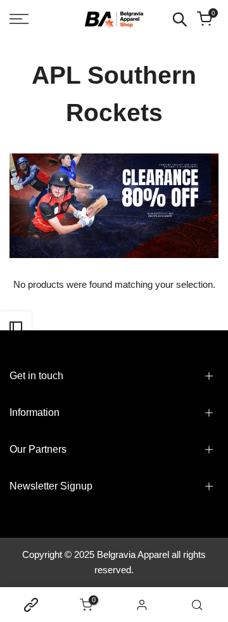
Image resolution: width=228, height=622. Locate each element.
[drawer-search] (180, 19)
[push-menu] (19, 19)
